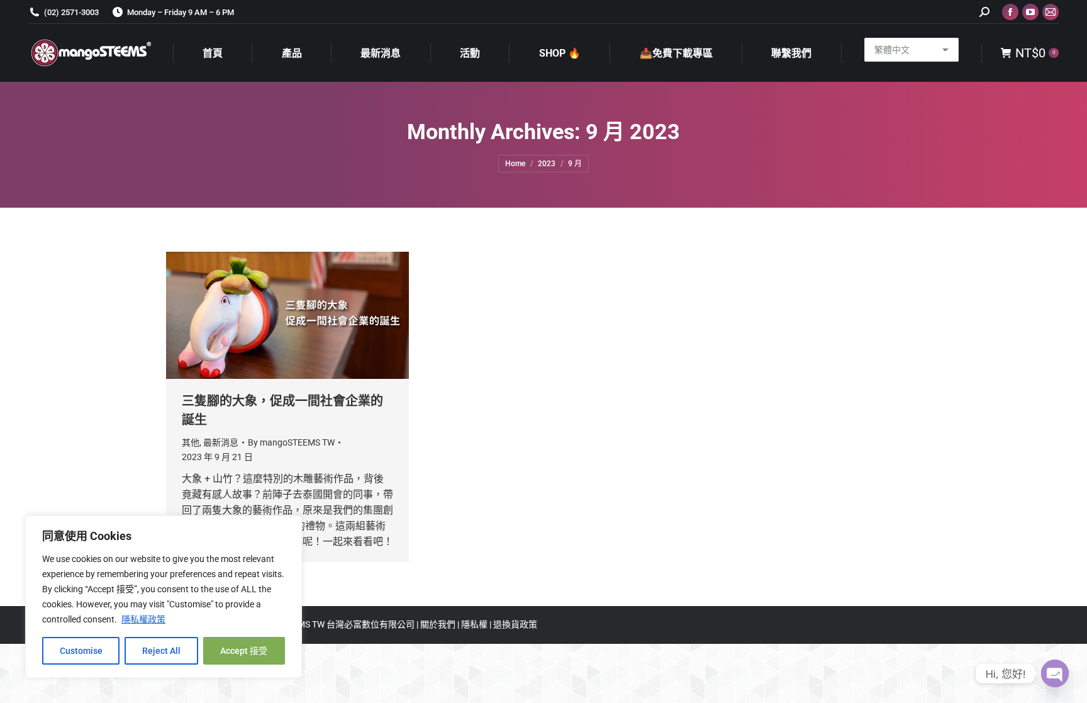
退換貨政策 (515, 624)
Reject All (161, 651)
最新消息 (220, 442)
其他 (190, 442)
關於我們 (438, 624)
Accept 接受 (243, 651)
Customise (81, 651)
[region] (163, 596)
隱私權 (475, 624)
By (291, 442)
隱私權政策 (143, 619)
